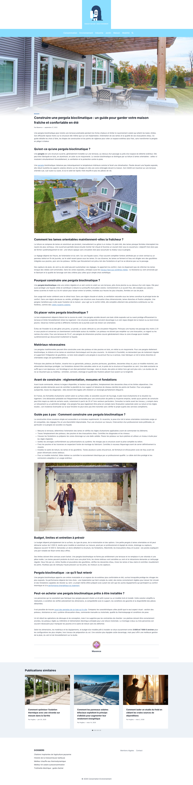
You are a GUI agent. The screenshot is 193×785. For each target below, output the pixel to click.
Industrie (99, 33)
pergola (41, 165)
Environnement (86, 33)
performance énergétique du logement (63, 586)
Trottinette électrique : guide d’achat (48, 768)
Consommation (70, 33)
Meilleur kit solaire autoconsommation (49, 765)
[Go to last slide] (28, 701)
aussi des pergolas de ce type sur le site (70, 610)
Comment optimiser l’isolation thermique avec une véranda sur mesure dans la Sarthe (44, 712)
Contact (139, 751)
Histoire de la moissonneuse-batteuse (49, 758)
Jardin (108, 33)
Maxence (40, 127)
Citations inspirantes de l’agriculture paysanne (52, 754)
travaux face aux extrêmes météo (114, 270)
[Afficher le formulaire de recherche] (132, 33)
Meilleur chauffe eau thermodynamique (50, 761)
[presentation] (47, 690)
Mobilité (126, 33)
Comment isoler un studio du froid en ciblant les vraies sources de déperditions (144, 712)
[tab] (92, 730)
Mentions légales (127, 751)
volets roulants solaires (61, 305)
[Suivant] (164, 701)
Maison (116, 33)
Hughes (33, 719)
